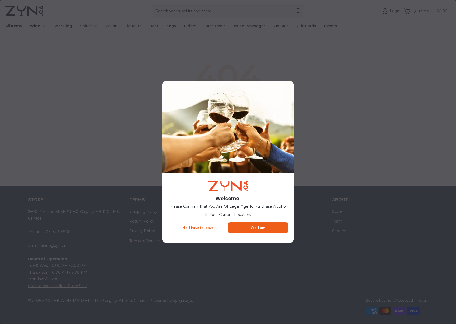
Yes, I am (258, 228)
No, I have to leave (198, 228)
